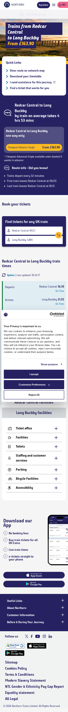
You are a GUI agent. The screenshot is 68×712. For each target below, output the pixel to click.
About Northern (16, 608)
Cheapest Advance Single (34, 147)
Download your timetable (25, 76)
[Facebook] (32, 636)
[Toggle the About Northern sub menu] (62, 607)
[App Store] (36, 646)
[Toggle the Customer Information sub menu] (62, 614)
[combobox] (34, 231)
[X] (26, 636)
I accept (34, 374)
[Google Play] (14, 653)
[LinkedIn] (50, 636)
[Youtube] (37, 636)
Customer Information (20, 615)
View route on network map (27, 70)
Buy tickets (43, 5)
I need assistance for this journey (31, 82)
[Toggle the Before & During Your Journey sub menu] (62, 621)
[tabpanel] (34, 459)
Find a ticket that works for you (29, 88)
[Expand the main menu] (53, 5)
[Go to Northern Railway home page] (14, 6)
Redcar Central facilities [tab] (34, 402)
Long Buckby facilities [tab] (34, 412)
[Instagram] (44, 636)
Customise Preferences (32, 384)
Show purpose (49, 364)
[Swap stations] (58, 235)
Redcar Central (27, 105)
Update (11, 275)
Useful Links (14, 601)
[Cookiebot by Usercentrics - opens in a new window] (49, 314)
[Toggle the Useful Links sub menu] (62, 600)
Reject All (34, 394)
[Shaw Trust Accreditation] (14, 646)
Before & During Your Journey (25, 622)
